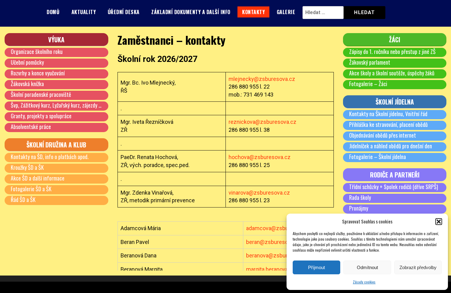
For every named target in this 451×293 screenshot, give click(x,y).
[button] (439, 222)
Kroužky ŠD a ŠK (27, 167)
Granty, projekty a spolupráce (41, 116)
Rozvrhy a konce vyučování (38, 73)
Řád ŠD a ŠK (23, 200)
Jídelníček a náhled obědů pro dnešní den (390, 146)
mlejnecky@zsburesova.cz (262, 79)
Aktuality (83, 12)
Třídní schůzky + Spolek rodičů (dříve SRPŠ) (393, 187)
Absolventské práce (31, 127)
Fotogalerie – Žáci (368, 84)
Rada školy (360, 197)
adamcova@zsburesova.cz (279, 228)
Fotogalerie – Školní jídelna (377, 157)
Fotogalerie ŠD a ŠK (31, 189)
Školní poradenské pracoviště (41, 94)
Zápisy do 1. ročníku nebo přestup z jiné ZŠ (392, 51)
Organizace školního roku (37, 51)
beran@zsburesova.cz (273, 242)
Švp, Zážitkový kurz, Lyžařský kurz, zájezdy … (56, 105)
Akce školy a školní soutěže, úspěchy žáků (391, 73)
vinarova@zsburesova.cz (259, 192)
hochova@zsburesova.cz (260, 157)
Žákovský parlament (369, 62)
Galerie (286, 12)
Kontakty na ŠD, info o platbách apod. (50, 157)
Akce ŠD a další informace (37, 178)
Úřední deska (124, 12)
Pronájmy (358, 208)
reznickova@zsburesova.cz (262, 122)
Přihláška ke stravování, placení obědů (388, 124)
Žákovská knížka (27, 84)
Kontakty (253, 12)
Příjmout (316, 267)
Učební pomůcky (27, 62)
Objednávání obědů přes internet (382, 135)
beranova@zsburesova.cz (278, 255)
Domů (53, 12)
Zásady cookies (364, 281)
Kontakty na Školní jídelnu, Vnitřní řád (388, 114)
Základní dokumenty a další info (190, 12)
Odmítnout (367, 267)
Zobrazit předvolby (418, 267)
